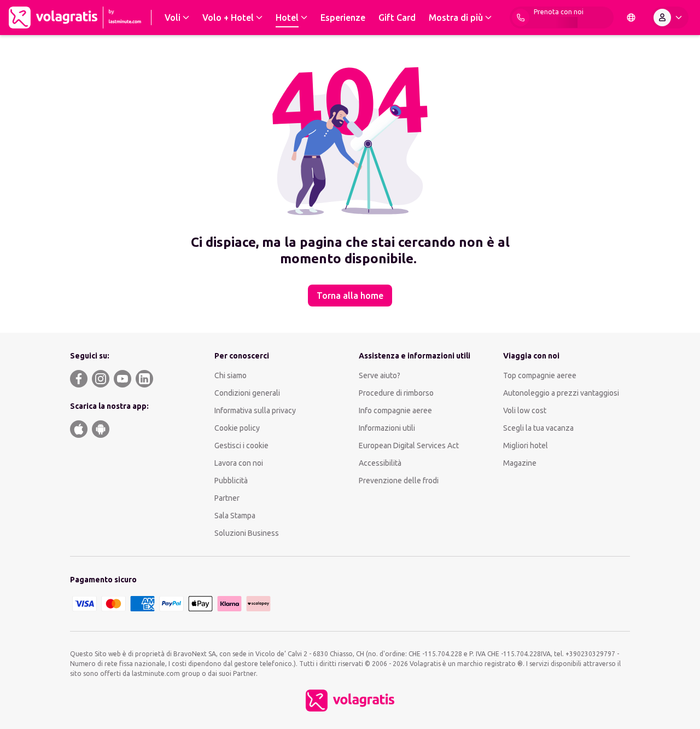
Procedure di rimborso (396, 393)
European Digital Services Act (409, 445)
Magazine (519, 463)
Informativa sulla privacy (255, 410)
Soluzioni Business (246, 533)
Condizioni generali (247, 393)
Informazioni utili (387, 428)
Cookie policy (237, 428)
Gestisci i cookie (241, 445)
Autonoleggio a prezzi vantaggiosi (561, 393)
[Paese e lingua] (631, 17)
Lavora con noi (238, 463)
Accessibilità (380, 463)
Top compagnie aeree (539, 375)
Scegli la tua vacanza (538, 428)
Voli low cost (524, 410)
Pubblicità (231, 480)
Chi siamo (230, 375)
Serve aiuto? (379, 375)
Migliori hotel (525, 445)
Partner (227, 498)
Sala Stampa (234, 515)
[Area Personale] (670, 17)
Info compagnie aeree (395, 410)
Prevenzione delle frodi (399, 480)
